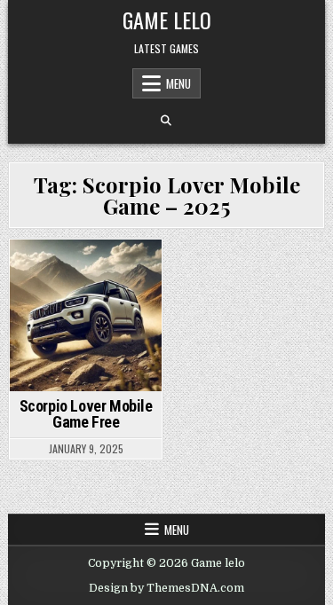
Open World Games (87, 288)
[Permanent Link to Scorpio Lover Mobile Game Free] (86, 315)
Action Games (50, 270)
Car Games (126, 270)
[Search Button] (166, 120)
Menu (178, 83)
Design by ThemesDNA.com (166, 588)
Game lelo (167, 19)
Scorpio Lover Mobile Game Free (86, 414)
